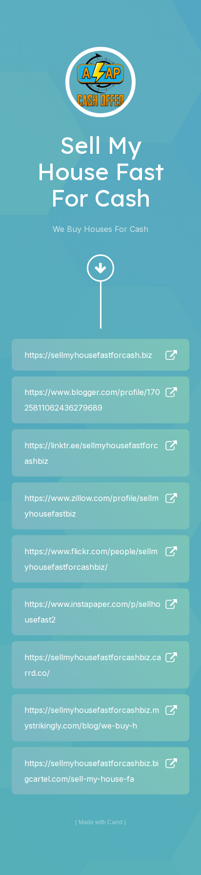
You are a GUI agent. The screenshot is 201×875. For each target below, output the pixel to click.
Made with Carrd (100, 822)
